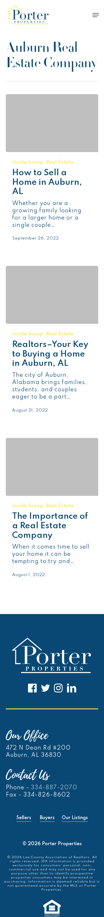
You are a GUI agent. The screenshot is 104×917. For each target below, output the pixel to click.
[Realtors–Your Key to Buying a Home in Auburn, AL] (52, 295)
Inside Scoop (27, 162)
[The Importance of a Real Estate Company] (52, 467)
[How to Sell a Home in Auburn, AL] (52, 123)
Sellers (23, 818)
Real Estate (60, 162)
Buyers (47, 818)
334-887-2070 (54, 788)
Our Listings (75, 818)
